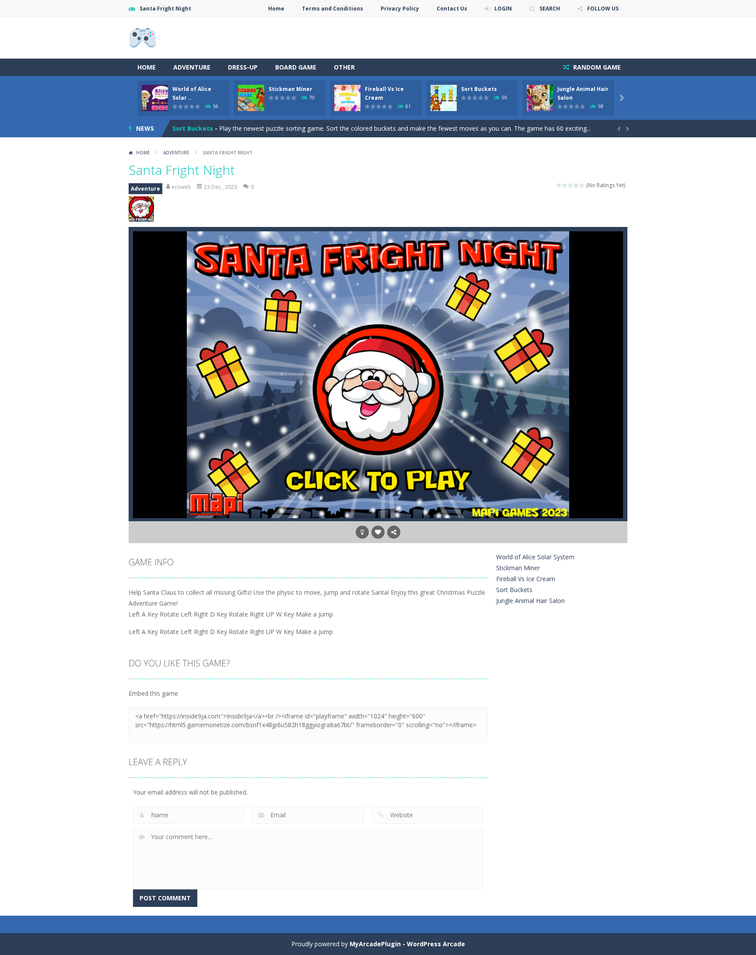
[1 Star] (559, 185)
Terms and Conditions (332, 8)
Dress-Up (243, 67)
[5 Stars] (582, 185)
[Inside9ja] (143, 37)
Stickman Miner (290, 89)
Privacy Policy (400, 8)
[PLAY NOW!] (155, 97)
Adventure (191, 67)
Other (344, 67)
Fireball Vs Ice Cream (525, 579)
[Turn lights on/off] (362, 532)
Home (276, 8)
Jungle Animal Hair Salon (530, 600)
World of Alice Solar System (535, 557)
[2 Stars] (565, 185)
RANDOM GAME (596, 67)
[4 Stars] (576, 185)
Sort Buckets (479, 89)
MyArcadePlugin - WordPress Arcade (407, 944)
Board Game (295, 67)
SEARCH (549, 8)
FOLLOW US (603, 8)
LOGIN (503, 8)
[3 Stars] (571, 185)
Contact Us (452, 8)
